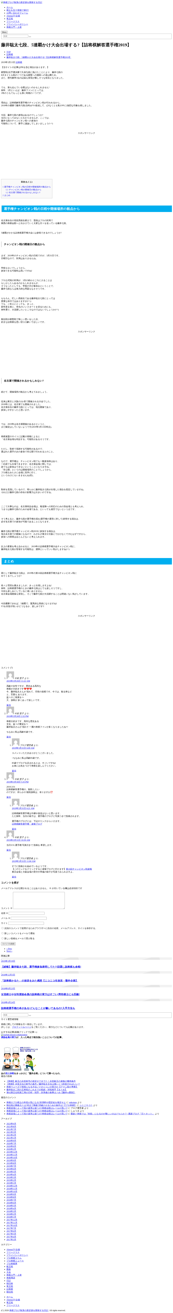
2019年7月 (11, 1166)
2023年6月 (11, 1124)
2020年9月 (11, 1141)
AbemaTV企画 (13, 16)
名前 (4, 913)
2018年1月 (11, 1217)
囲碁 (8, 1269)
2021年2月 (11, 1135)
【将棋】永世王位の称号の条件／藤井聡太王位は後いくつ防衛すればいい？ (43, 1084)
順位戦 (9, 1292)
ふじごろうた (86, 1105)
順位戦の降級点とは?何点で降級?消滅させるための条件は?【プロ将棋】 (41, 1105)
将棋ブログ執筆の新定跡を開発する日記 (28, 1310)
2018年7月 (11, 1200)
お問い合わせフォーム (17, 13)
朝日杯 (9, 1283)
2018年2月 (11, 1214)
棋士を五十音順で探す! (17, 10)
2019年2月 (11, 1180)
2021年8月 (11, 1126)
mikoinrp (73, 1102)
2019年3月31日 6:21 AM (23, 808)
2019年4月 (11, 1174)
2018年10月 (11, 1191)
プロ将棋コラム (14, 1258)
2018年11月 (11, 1189)
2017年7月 (11, 1228)
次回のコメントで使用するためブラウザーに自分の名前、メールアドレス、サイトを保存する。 (50, 928)
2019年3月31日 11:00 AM (23, 861)
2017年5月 (11, 1234)
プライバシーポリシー (17, 24)
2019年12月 (11, 1152)
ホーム (9, 7)
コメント (6, 908)
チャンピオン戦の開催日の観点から (23, 189)
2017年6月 (11, 1231)
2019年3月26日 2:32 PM (17, 716)
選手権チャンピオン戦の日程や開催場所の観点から (27, 187)
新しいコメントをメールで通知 (19, 933)
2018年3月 (11, 1211)
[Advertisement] (86, 153)
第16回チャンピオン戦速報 (79, 869)
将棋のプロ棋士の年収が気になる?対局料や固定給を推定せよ (36, 1102)
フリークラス (12, 21)
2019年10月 (11, 1157)
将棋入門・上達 (14, 27)
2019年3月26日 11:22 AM (18, 681)
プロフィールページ (21, 1027)
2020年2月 (11, 1149)
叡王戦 (9, 1266)
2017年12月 (11, 1220)
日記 (8, 1280)
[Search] (30, 36)
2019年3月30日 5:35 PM (17, 782)
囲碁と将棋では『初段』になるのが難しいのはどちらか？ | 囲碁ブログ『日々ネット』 (112, 1114)
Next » (9, 951)
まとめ (6, 195)
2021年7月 (11, 1129)
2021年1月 (11, 1138)
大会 (8, 1272)
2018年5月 (11, 1206)
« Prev (9, 949)
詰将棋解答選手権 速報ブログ (27, 824)
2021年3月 (11, 1132)
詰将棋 (19, 62)
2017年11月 (11, 1222)
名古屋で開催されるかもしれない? (23, 192)
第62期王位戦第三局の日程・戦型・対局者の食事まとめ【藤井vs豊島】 (40, 1092)
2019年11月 (11, 1155)
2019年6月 (11, 1169)
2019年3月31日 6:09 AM (23, 748)
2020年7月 (11, 1143)
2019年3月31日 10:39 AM (18, 840)
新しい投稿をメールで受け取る (19, 938)
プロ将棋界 (11, 1264)
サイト (4, 923)
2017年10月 (11, 1225)
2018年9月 (11, 1194)
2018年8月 (11, 1197)
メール (5, 918)
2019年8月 (11, 1163)
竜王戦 (9, 18)
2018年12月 (11, 1186)
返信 (8, 705)
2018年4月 (11, 1208)
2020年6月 (11, 1146)
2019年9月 (11, 1160)
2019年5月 (11, 1172)
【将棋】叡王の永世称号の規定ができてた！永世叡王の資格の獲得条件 (41, 1081)
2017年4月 (11, 1237)
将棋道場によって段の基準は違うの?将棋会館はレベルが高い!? (36, 1108)
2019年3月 (11, 1177)
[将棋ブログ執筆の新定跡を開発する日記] (21, 2)
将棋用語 (10, 1278)
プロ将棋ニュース (15, 1261)
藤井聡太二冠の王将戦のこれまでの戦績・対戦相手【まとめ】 (36, 1089)
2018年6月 (11, 1203)
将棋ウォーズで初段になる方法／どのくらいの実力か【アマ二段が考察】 (42, 1087)
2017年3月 (11, 1239)
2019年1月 (11, 1183)
